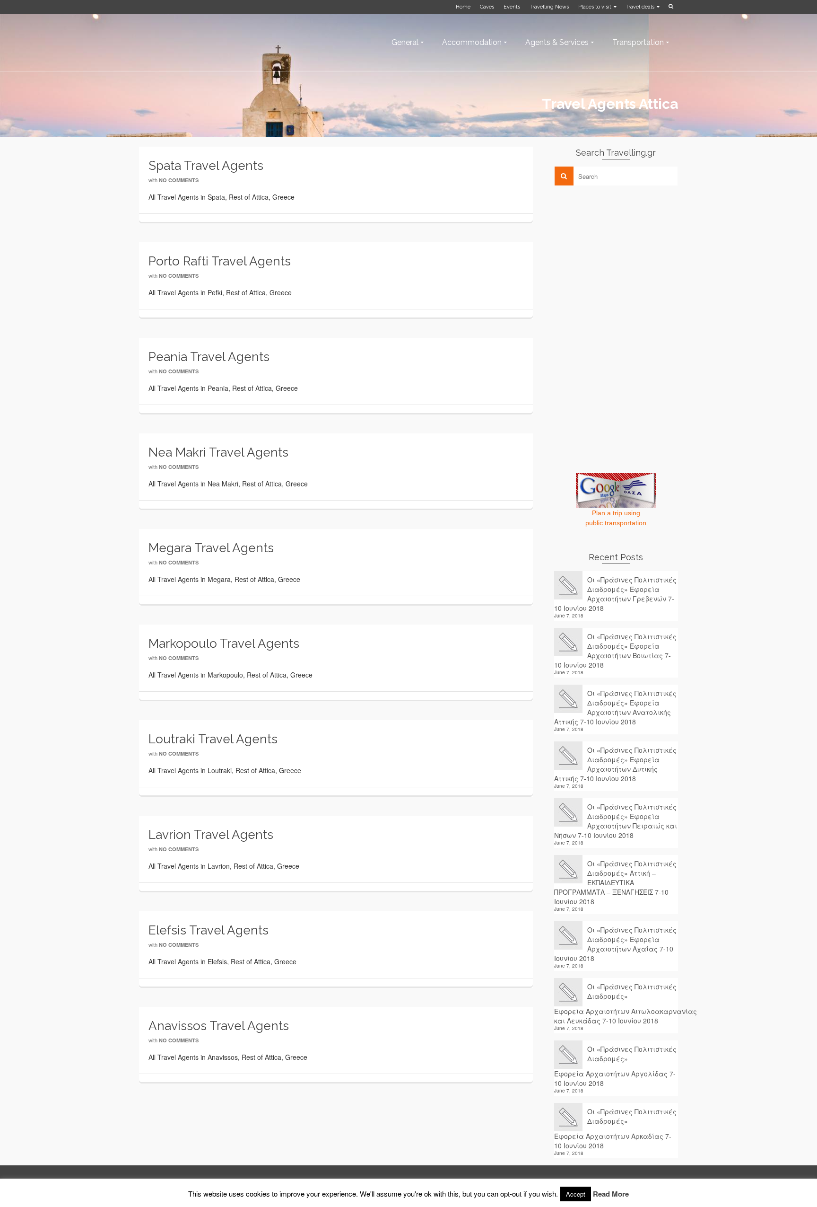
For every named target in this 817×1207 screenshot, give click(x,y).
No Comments (179, 180)
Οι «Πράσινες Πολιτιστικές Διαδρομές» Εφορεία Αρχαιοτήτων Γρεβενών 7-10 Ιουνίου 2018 (615, 594)
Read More (611, 1193)
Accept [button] (575, 1193)
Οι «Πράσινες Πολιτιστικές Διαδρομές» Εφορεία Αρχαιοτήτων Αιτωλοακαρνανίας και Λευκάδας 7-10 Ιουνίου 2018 (616, 1003)
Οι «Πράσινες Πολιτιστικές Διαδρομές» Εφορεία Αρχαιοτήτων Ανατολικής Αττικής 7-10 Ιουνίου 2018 (615, 707)
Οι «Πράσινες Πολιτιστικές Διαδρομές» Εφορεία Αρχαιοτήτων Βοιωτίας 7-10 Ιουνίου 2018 (615, 651)
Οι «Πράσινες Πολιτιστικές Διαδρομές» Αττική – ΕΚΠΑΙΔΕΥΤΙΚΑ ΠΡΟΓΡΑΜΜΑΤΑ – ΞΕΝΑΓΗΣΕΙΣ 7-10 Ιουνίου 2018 (615, 882)
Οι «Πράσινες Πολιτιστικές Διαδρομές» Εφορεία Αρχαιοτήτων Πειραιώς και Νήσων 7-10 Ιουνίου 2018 (615, 821)
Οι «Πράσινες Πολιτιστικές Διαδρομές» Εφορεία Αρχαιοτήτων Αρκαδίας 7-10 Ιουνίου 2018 (615, 1128)
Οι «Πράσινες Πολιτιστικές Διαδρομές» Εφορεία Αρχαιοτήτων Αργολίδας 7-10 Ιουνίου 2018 (615, 1066)
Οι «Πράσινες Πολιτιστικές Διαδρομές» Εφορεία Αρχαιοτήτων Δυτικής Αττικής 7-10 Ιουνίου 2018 (615, 764)
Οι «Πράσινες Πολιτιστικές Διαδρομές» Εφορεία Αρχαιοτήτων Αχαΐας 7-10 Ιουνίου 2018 (615, 944)
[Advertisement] (625, 259)
